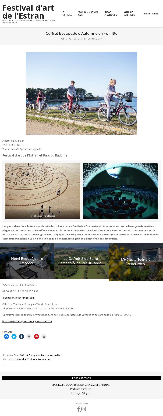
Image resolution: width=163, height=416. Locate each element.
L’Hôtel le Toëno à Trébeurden (34, 359)
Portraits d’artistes (80, 388)
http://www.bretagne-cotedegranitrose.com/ (27, 321)
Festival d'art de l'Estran (28, 11)
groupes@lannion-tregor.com (18, 297)
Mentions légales (81, 403)
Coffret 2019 (95, 38)
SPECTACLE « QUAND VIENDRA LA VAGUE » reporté (81, 384)
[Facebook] (79, 409)
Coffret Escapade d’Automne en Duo (41, 355)
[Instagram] (83, 409)
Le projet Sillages (80, 393)
